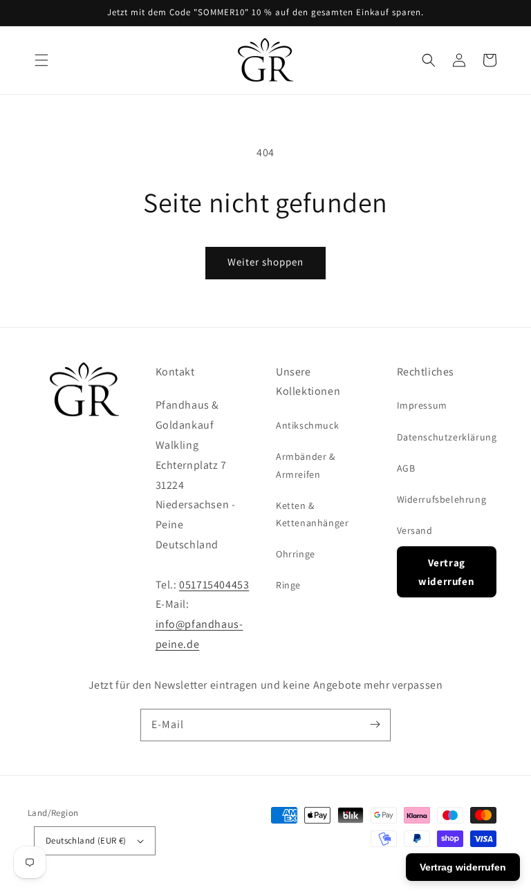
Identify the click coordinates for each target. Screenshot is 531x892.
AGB (406, 468)
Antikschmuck (307, 425)
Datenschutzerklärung (447, 437)
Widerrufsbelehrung (442, 499)
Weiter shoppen (265, 261)
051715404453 (214, 584)
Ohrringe (295, 554)
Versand (415, 530)
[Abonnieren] (375, 724)
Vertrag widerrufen (446, 572)
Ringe (288, 585)
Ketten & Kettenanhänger (312, 514)
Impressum (422, 405)
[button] (41, 60)
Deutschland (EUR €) (86, 840)
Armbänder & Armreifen (305, 465)
